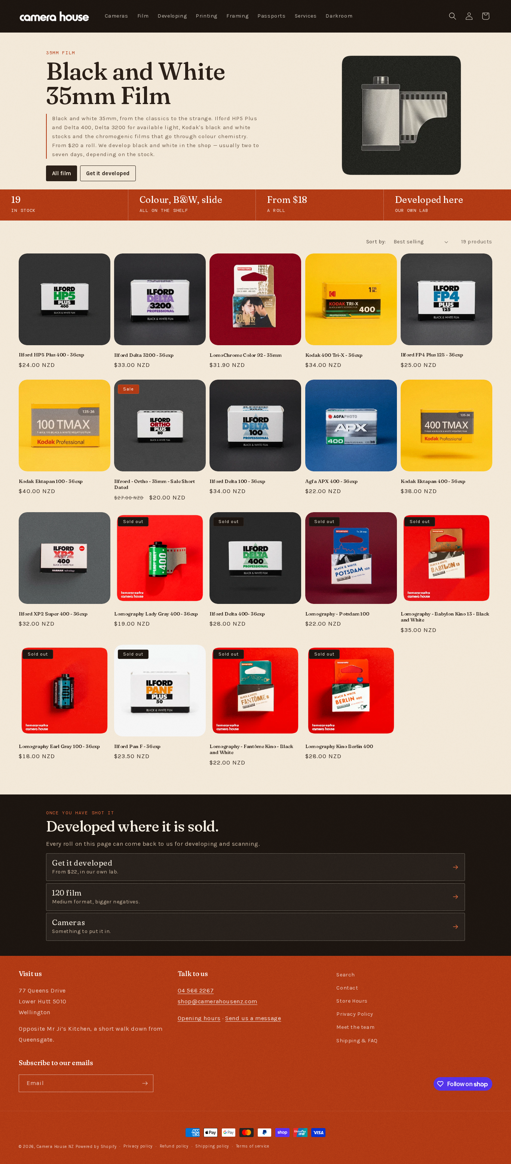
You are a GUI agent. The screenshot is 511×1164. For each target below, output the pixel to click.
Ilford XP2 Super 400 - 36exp (53, 614)
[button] (452, 16)
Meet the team (355, 1027)
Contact (347, 988)
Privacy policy (138, 1146)
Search (345, 975)
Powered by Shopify (96, 1146)
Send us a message (253, 1018)
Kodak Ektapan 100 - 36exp (51, 481)
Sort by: (376, 241)
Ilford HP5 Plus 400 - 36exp (51, 355)
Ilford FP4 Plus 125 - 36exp (432, 355)
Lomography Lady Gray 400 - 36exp (156, 614)
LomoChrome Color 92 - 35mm (245, 355)
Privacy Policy (354, 1014)
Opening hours (199, 1018)
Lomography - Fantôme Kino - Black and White (251, 749)
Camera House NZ (55, 1146)
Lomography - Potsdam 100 (337, 614)
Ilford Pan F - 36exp (137, 746)
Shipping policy (212, 1146)
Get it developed (108, 173)
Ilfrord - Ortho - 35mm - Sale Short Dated (154, 484)
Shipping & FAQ (356, 1040)
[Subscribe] (145, 1083)
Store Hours (352, 1001)
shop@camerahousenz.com (217, 1001)
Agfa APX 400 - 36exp (331, 481)
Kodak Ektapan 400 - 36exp (433, 481)
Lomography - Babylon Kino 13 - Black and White (445, 617)
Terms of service (252, 1146)
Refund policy (174, 1146)
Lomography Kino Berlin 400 (339, 746)
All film (61, 173)
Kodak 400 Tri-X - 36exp (334, 355)
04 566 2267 (196, 990)
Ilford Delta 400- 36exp (237, 614)
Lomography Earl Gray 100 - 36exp (59, 746)
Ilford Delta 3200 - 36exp (143, 355)
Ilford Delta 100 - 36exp (237, 481)
